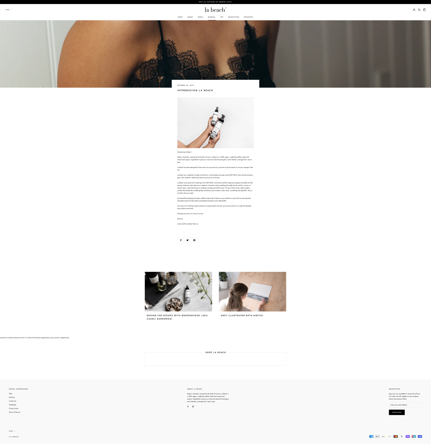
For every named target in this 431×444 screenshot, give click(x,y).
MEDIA (200, 17)
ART (221, 17)
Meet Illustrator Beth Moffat (242, 315)
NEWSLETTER (233, 17)
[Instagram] (193, 406)
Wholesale (12, 405)
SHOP (180, 17)
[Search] (419, 9)
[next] (286, 359)
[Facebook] (188, 406)
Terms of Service (14, 412)
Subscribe (396, 412)
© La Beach (14, 437)
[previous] (144, 359)
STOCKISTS (248, 17)
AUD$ (8, 10)
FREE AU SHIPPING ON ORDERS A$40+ (215, 2)
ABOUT (190, 17)
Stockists (12, 397)
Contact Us (12, 401)
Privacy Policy (13, 408)
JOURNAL (212, 17)
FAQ (10, 393)
